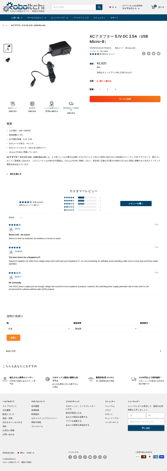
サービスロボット (35, 18)
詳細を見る (13, 111)
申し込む (146, 428)
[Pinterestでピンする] (149, 53)
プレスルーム (37, 426)
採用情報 (35, 410)
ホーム (5, 25)
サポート (114, 18)
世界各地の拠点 (8, 453)
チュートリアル (112, 418)
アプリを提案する (74, 421)
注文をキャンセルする (12, 422)
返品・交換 (7, 418)
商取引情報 (36, 422)
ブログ (108, 410)
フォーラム (110, 406)
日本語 (29, 453)
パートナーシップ (81, 18)
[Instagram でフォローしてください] (80, 457)
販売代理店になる (74, 413)
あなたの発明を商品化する (77, 425)
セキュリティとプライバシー (44, 418)
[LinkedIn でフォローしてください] (100, 457)
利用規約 (35, 414)
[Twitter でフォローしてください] (75, 457)
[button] (96, 54)
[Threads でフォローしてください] (105, 457)
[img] (15, 225)
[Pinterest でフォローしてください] (85, 457)
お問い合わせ (8, 434)
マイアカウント (129, 8)
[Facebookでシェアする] (144, 53)
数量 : (92, 89)
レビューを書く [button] (136, 203)
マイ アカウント (10, 406)
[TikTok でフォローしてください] (95, 457)
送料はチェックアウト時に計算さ (111, 72)
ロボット (109, 414)
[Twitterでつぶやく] (154, 53)
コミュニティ (99, 18)
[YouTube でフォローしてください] (90, 457)
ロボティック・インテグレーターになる (80, 407)
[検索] (99, 7)
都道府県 (77, 323)
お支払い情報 (8, 430)
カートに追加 (125, 99)
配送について (8, 414)
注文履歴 (6, 410)
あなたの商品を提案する (76, 417)
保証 (5, 426)
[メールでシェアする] (158, 53)
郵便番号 (144, 323)
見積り (13, 337)
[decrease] (99, 89)
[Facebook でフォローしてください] (70, 457)
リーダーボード (112, 422)
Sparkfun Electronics (100, 48)
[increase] (115, 89)
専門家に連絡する (51, 111)
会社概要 (35, 406)
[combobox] (73, 7)
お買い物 (15, 18)
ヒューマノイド (58, 18)
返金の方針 (11, 351)
